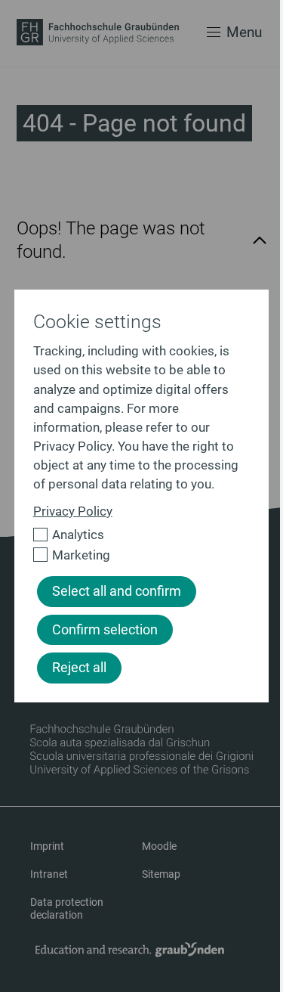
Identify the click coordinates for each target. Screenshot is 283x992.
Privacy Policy (72, 511)
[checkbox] (135, 535)
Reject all (79, 667)
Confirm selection (105, 629)
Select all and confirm (116, 591)
